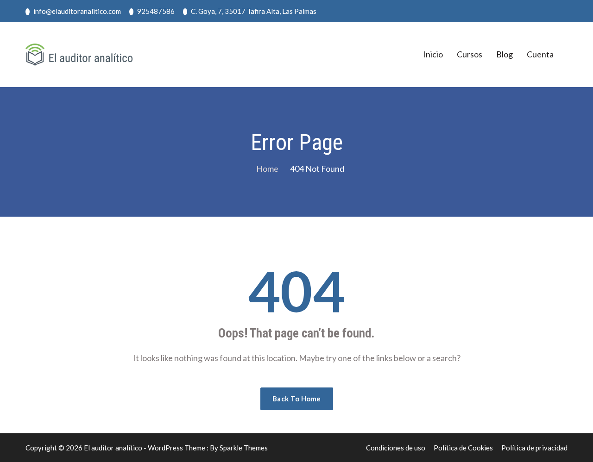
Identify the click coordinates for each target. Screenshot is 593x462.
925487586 (155, 11)
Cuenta (540, 54)
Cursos (469, 54)
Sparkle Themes (244, 447)
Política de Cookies (463, 447)
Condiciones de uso (395, 447)
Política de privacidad (534, 447)
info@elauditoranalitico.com (76, 11)
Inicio (433, 54)
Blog (504, 54)
